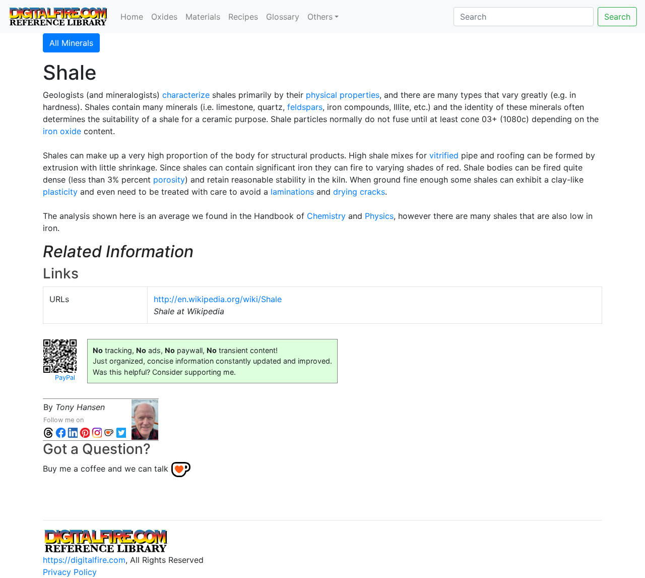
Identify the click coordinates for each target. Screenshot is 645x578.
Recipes (243, 17)
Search (617, 17)
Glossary (282, 17)
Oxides (164, 17)
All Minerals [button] (71, 43)
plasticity (60, 192)
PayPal (65, 377)
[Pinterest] (85, 432)
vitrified (444, 155)
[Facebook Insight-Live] (60, 432)
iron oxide (62, 131)
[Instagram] (97, 432)
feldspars (304, 107)
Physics (379, 216)
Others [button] (320, 17)
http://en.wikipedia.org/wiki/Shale (218, 299)
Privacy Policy (70, 572)
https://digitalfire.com (84, 560)
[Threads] (48, 432)
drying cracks (359, 192)
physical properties (342, 95)
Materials (202, 17)
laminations (292, 192)
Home (131, 17)
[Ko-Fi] (109, 432)
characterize (186, 95)
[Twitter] (121, 432)
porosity (169, 180)
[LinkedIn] (73, 432)
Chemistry (326, 216)
